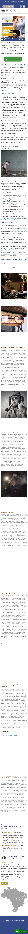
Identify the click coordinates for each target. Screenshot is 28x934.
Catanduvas (9, 254)
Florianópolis (13, 201)
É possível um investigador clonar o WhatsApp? (11, 685)
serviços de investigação (18, 231)
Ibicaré (24, 252)
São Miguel (19, 196)
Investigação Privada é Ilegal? (9, 433)
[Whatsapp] (21, 6)
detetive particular (16, 67)
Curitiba (22, 84)
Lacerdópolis (4, 69)
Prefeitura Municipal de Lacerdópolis (13, 218)
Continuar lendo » (5, 388)
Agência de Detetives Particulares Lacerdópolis (13, 250)
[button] (25, 263)
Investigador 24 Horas (7, 512)
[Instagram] (24, 6)
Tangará (3, 254)
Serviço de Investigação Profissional (11, 347)
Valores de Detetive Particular (9, 776)
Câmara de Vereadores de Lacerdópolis (11, 220)
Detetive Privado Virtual (8, 594)
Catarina (6, 183)
